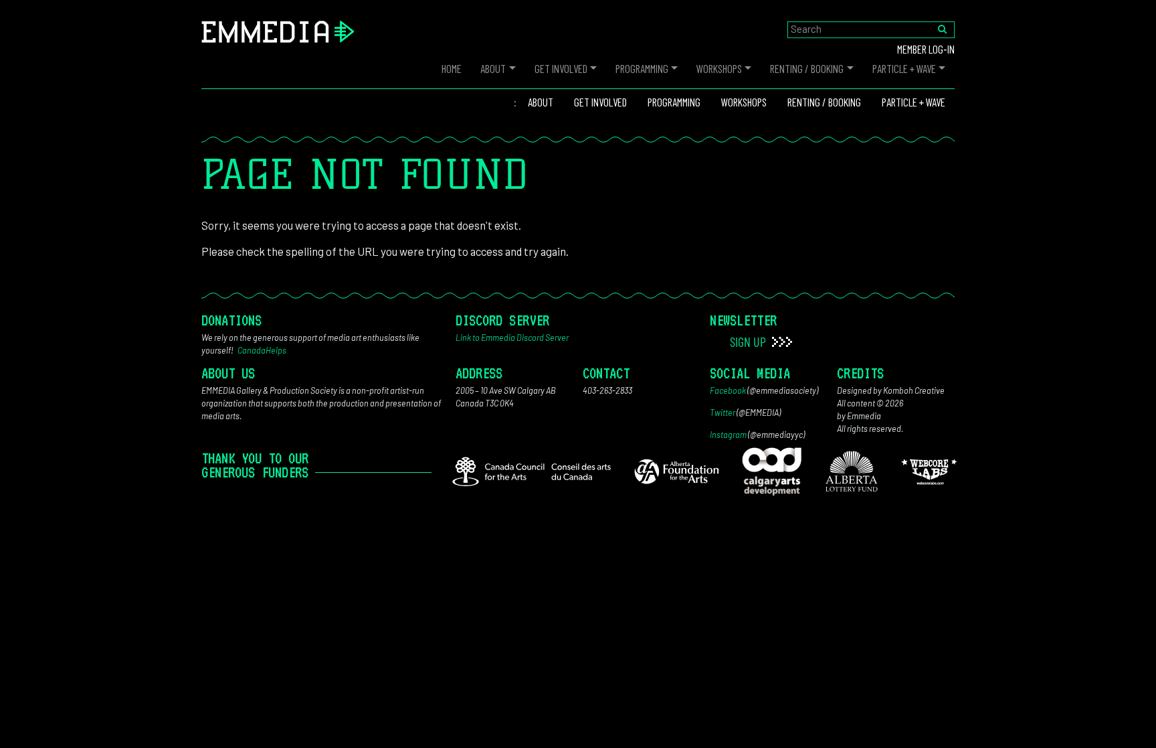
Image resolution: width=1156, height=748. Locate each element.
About (493, 68)
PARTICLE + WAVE (904, 68)
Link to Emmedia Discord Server (512, 337)
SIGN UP (749, 341)
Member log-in (926, 49)
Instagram (728, 434)
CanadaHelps (261, 350)
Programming (641, 68)
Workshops (719, 68)
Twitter (722, 412)
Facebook (728, 390)
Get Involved (561, 68)
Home (452, 68)
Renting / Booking (807, 68)
